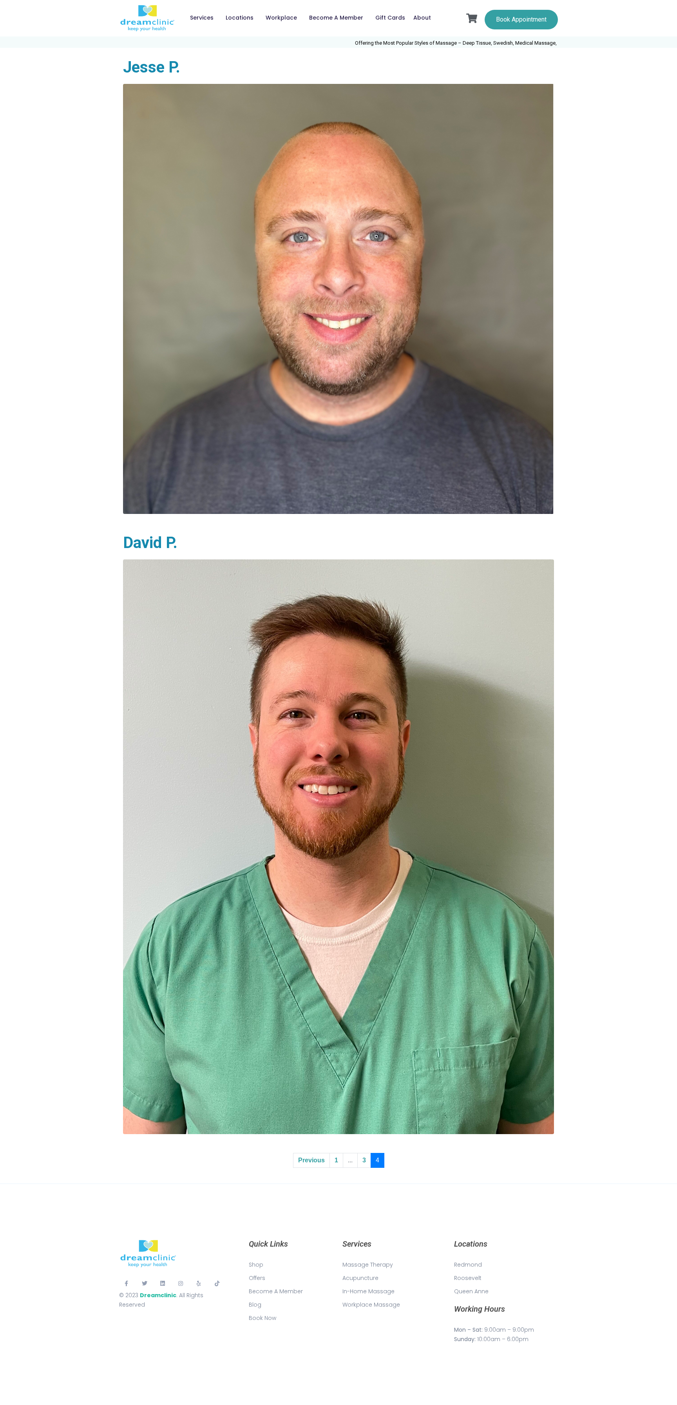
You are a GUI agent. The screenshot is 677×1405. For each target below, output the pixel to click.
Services (202, 18)
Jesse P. (151, 67)
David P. (150, 543)
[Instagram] (181, 1283)
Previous (311, 1160)
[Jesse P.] (338, 298)
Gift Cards (390, 18)
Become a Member (336, 18)
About (422, 18)
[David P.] (338, 846)
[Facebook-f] (126, 1283)
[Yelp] (199, 1283)
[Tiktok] (217, 1283)
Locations (239, 18)
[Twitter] (144, 1283)
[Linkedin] (163, 1283)
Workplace (281, 18)
